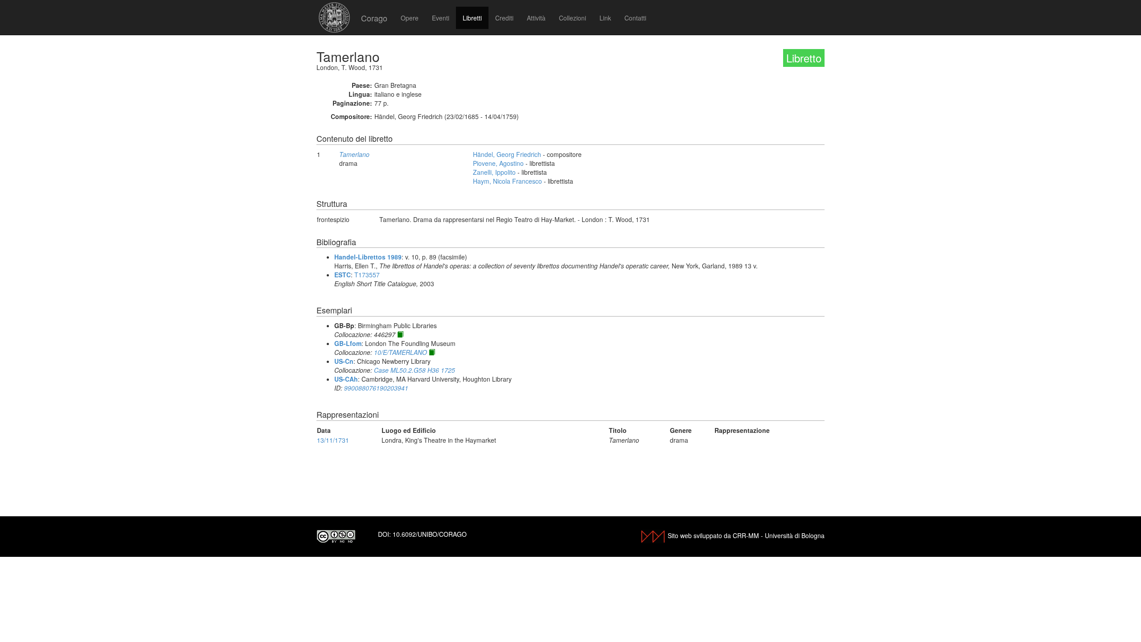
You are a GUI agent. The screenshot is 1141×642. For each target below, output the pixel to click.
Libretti (472, 17)
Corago (374, 18)
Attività (536, 17)
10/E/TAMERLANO (400, 352)
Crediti (504, 17)
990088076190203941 (376, 387)
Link (605, 17)
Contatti (635, 17)
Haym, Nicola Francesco (507, 181)
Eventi (440, 17)
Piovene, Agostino (498, 163)
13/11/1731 (333, 440)
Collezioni (572, 17)
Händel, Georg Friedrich (507, 154)
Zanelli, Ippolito (494, 172)
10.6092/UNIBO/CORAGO (430, 534)
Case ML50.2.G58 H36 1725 (414, 370)
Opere (410, 17)
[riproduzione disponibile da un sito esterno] (400, 334)
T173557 (367, 274)
